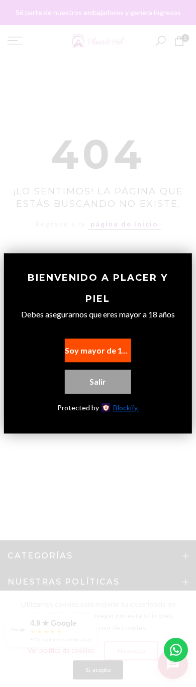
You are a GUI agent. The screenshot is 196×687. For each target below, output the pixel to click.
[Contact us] (176, 650)
